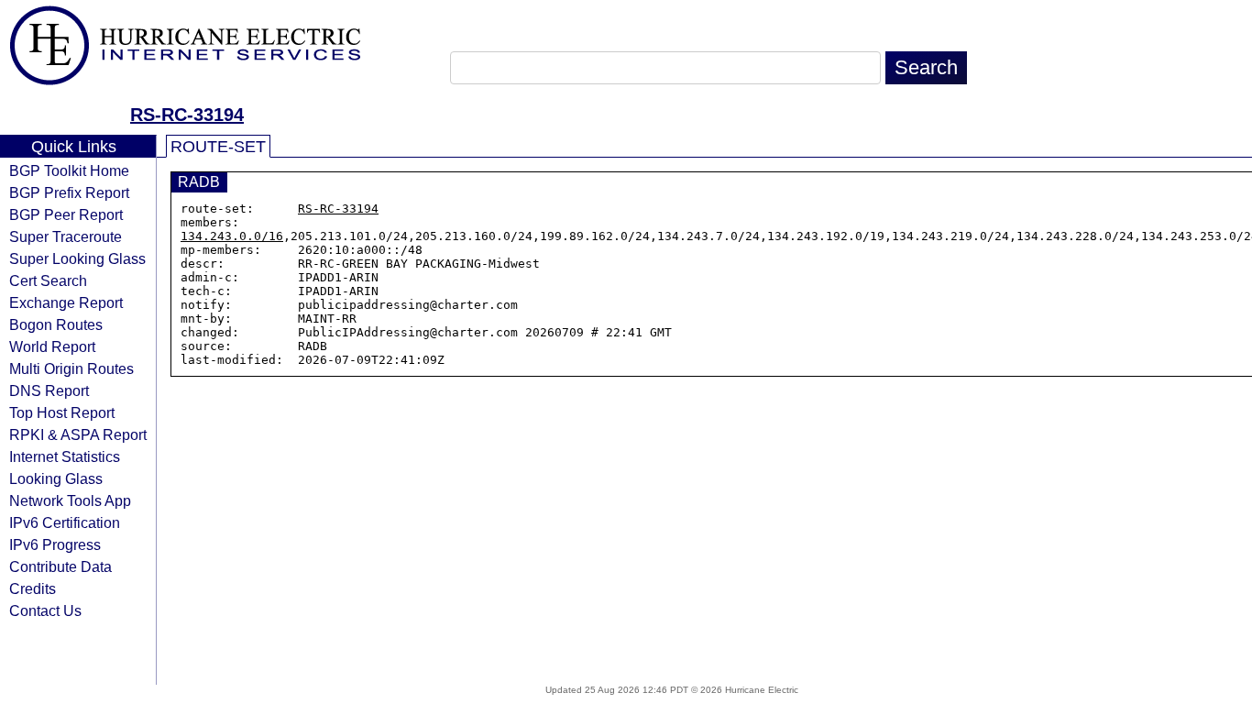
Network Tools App (70, 500)
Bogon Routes (56, 324)
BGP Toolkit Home (69, 170)
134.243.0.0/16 (232, 236)
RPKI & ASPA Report (78, 434)
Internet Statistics (64, 456)
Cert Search (48, 280)
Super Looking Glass (77, 258)
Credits (32, 588)
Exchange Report (66, 302)
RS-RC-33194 (187, 114)
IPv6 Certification (64, 522)
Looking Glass (56, 478)
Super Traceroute (65, 236)
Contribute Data (60, 566)
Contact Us (45, 610)
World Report (52, 346)
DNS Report (49, 390)
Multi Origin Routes (71, 368)
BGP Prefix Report (69, 192)
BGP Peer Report (66, 214)
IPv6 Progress (55, 544)
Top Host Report (62, 412)
